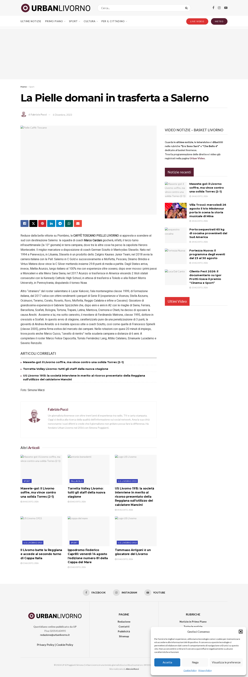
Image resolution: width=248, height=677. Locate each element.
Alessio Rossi (132, 669)
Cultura (89, 21)
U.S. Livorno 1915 (127, 481)
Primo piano (54, 21)
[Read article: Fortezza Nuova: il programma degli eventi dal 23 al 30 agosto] (176, 256)
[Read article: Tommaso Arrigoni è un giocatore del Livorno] (136, 531)
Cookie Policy (190, 670)
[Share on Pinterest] (42, 223)
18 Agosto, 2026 (125, 510)
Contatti (124, 626)
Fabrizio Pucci (39, 114)
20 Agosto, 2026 (77, 501)
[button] (241, 631)
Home (24, 86)
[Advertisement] (124, 54)
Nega (195, 662)
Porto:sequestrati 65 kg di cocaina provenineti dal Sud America (208, 233)
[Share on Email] (78, 223)
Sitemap (124, 636)
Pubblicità (124, 631)
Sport (73, 21)
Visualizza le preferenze (226, 662)
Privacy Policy (205, 670)
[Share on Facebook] (25, 223)
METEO (219, 21)
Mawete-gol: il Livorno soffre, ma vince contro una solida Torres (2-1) (73, 362)
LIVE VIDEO (197, 21)
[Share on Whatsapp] (69, 223)
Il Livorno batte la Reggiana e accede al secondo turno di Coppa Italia (41, 554)
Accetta (167, 662)
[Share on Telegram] (60, 223)
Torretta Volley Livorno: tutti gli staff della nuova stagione (65, 369)
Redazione (124, 621)
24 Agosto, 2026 (30, 501)
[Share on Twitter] (33, 223)
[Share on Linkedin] (51, 223)
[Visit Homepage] (56, 8)
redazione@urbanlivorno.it (55, 634)
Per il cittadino (113, 21)
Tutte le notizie (193, 626)
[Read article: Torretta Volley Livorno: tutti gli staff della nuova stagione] (88, 470)
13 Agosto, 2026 (77, 567)
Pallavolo (77, 481)
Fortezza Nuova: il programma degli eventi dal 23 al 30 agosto (207, 254)
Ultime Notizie (31, 21)
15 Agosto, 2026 (30, 563)
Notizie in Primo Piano (193, 621)
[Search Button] (187, 8)
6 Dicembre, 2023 (62, 114)
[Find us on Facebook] (213, 8)
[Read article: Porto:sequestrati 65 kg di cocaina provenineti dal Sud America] (176, 235)
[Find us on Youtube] (225, 8)
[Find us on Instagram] (219, 8)
